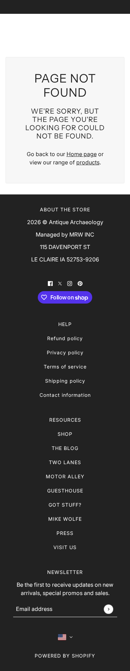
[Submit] (108, 609)
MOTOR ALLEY (65, 476)
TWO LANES (65, 462)
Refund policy (65, 338)
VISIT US (65, 547)
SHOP (65, 434)
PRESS (65, 533)
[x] (59, 283)
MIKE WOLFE (65, 519)
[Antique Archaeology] (65, 29)
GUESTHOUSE (65, 490)
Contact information (65, 395)
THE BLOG (65, 448)
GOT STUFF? (65, 505)
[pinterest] (80, 283)
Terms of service (65, 367)
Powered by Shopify (65, 656)
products (87, 162)
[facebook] (50, 283)
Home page (82, 154)
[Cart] (116, 29)
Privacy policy (65, 352)
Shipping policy (65, 381)
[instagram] (69, 283)
